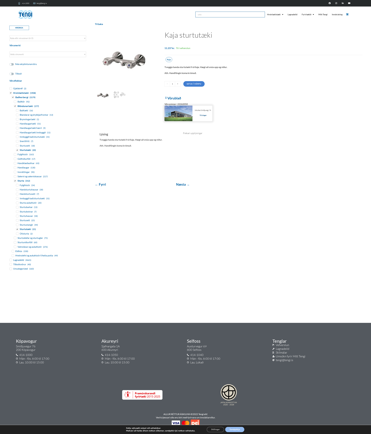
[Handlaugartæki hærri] (17, 128)
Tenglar (279, 341)
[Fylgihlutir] (15, 154)
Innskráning (337, 14)
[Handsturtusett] (17, 194)
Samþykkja (235, 429)
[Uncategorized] (10, 269)
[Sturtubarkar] (17, 207)
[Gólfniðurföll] (15, 159)
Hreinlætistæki (274, 14)
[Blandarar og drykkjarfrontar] (17, 115)
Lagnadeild (292, 14)
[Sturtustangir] (17, 224)
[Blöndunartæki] (15, 106)
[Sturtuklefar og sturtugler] (15, 238)
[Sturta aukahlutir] (17, 203)
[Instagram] (336, 3)
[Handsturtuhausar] (17, 189)
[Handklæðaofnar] (15, 163)
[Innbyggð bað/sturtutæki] (17, 136)
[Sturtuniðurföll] (15, 242)
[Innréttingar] (15, 172)
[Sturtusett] (17, 145)
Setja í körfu (194, 84)
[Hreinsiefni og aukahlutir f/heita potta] (13, 255)
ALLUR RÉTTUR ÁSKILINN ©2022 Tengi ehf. (185, 414)
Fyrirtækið (306, 14)
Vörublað (174, 98)
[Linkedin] (342, 3)
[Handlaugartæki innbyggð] (17, 132)
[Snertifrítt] (17, 141)
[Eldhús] (13, 251)
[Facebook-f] (330, 3)
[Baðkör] (15, 101)
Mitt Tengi (323, 14)
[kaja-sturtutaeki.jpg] (127, 57)
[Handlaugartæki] (17, 123)
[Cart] (347, 14)
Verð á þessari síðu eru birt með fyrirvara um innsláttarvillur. (185, 417)
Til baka (99, 24)
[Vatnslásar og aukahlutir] (15, 246)
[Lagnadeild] (10, 260)
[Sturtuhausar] (17, 216)
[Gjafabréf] (10, 88)
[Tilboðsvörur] (10, 264)
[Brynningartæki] (17, 119)
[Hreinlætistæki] (10, 93)
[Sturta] (15, 181)
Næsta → (183, 184)
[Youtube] (349, 3)
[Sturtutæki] (17, 150)
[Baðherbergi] (13, 97)
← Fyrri (101, 184)
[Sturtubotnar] (17, 211)
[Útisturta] (17, 233)
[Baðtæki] (17, 110)
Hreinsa (19, 28)
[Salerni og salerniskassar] (15, 176)
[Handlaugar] (15, 167)
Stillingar (215, 429)
